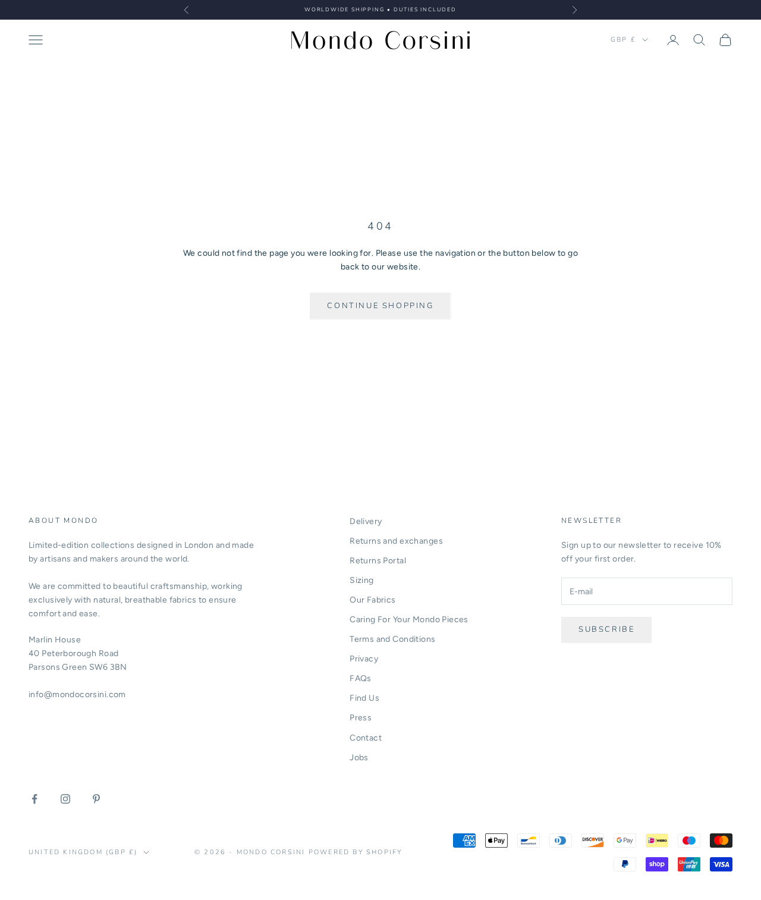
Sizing (362, 580)
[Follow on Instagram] (65, 799)
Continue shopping (380, 305)
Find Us (364, 698)
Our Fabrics (373, 600)
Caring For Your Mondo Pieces (409, 619)
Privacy (364, 659)
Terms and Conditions (392, 639)
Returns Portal (378, 561)
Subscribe (606, 629)
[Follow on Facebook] (34, 799)
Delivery (366, 521)
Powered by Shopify (355, 852)
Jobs (359, 757)
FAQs (361, 678)
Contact (366, 738)
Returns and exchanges (396, 541)
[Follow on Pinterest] (96, 799)
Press (361, 718)
